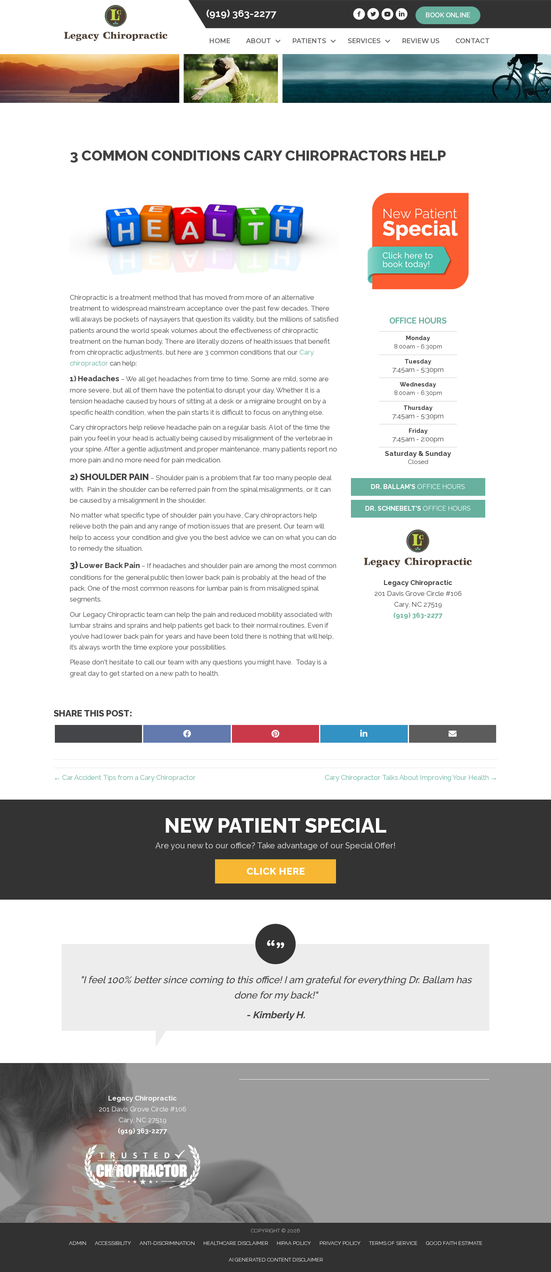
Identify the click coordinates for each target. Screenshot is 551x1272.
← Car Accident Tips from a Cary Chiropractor (125, 777)
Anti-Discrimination (167, 1243)
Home (219, 41)
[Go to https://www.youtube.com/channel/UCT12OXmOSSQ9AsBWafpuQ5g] (387, 15)
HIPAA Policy (294, 1243)
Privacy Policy (340, 1243)
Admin (77, 1243)
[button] (277, 41)
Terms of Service (393, 1243)
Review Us (421, 41)
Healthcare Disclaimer (235, 1243)
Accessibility (113, 1243)
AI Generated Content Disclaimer (276, 1260)
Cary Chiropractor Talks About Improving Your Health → (411, 777)
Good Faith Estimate (454, 1243)
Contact (472, 41)
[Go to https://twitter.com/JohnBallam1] (373, 15)
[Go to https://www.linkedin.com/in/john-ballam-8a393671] (401, 15)
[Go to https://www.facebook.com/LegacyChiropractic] (359, 15)
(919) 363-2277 (241, 13)
